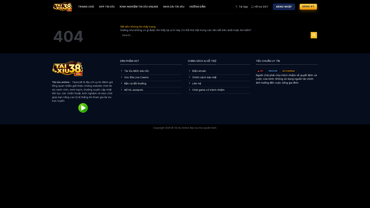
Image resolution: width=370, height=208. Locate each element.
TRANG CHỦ (86, 6)
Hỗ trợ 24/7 (259, 6)
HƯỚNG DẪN (197, 6)
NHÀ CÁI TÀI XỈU (173, 6)
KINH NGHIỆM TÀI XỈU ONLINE (139, 6)
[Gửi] (314, 35)
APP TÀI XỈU (107, 6)
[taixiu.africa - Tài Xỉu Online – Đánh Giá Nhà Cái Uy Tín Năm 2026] (62, 7)
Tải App (241, 6)
